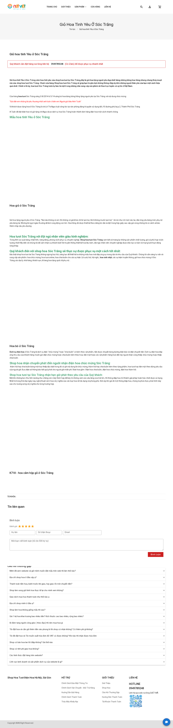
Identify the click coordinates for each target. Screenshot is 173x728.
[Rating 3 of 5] (26, 526)
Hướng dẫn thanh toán (112, 697)
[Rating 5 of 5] (32, 526)
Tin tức (72, 29)
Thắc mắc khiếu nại (69, 702)
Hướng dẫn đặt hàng (70, 692)
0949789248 (57, 64)
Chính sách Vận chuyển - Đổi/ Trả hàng (78, 688)
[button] (149, 6)
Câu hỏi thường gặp (110, 692)
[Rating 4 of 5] (29, 526)
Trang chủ (52, 7)
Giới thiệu (66, 7)
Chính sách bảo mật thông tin (74, 683)
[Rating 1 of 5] (19, 526)
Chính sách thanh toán (71, 697)
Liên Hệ (107, 7)
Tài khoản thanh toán (111, 702)
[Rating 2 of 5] (22, 526)
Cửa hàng (95, 7)
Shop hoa (106, 688)
